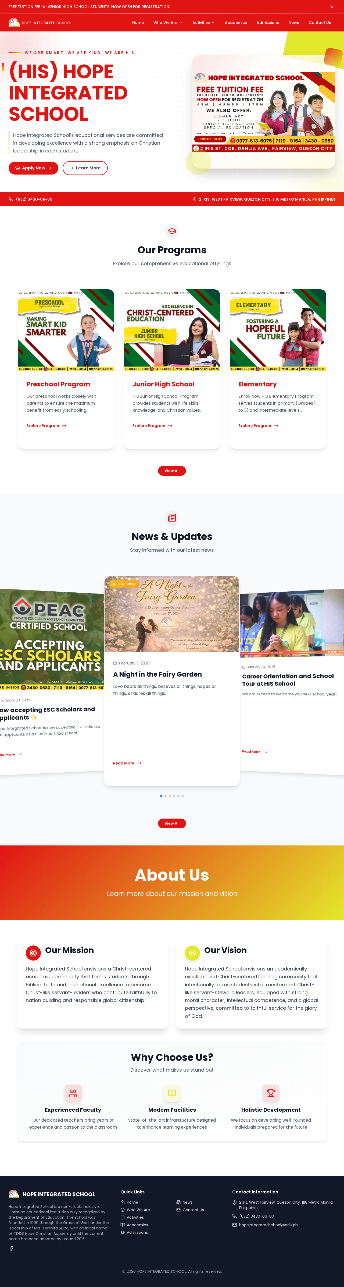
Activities (135, 1217)
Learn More (88, 168)
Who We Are (138, 1210)
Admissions (137, 1232)
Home (132, 1202)
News (187, 1202)
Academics (137, 1225)
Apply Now (33, 168)
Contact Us (193, 1210)
